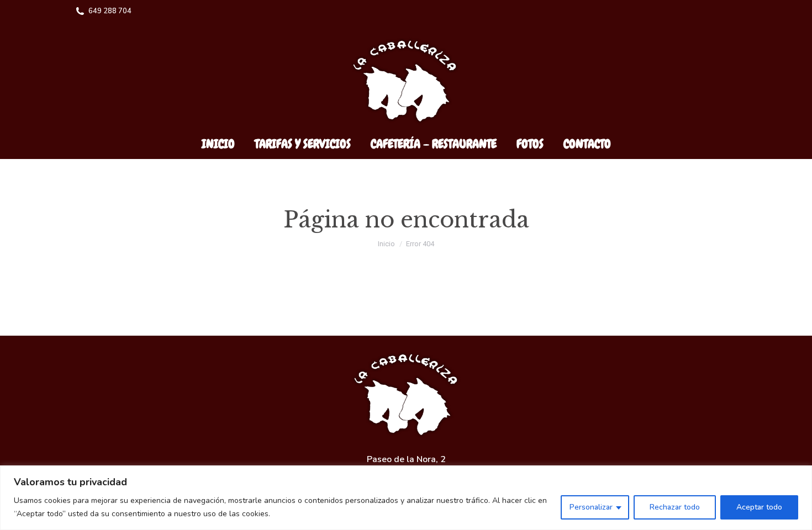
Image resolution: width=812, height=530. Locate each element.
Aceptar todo (759, 507)
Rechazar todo (675, 507)
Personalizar (591, 507)
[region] (406, 497)
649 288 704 (109, 11)
